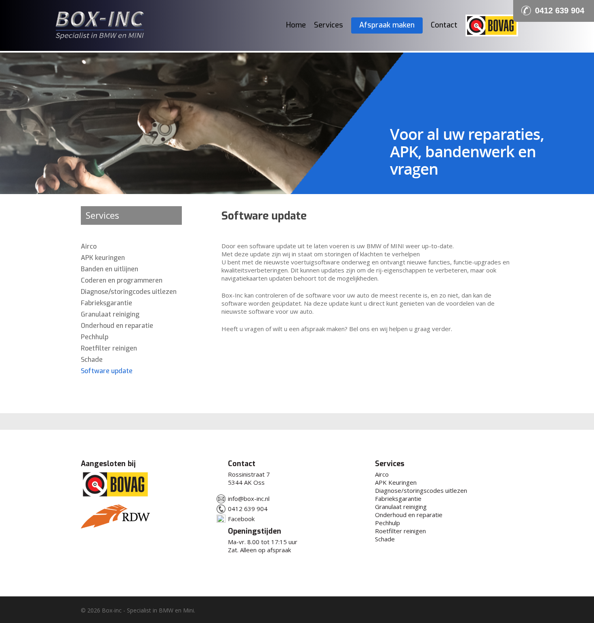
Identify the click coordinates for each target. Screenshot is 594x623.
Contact (444, 25)
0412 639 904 (248, 509)
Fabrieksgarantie (106, 303)
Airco (89, 247)
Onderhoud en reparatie (117, 326)
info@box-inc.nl (249, 498)
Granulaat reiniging (110, 314)
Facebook (241, 519)
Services (328, 25)
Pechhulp (94, 337)
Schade (92, 360)
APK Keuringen (396, 482)
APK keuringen (103, 258)
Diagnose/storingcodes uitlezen (129, 292)
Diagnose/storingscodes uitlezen (421, 490)
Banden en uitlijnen (109, 269)
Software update (107, 371)
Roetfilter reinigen (109, 348)
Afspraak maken (387, 25)
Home (296, 25)
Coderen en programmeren (121, 281)
